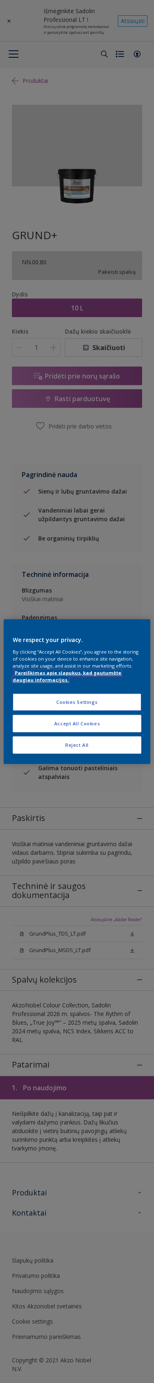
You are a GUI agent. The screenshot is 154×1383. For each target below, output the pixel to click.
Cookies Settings (77, 702)
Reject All (77, 744)
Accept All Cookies (77, 723)
